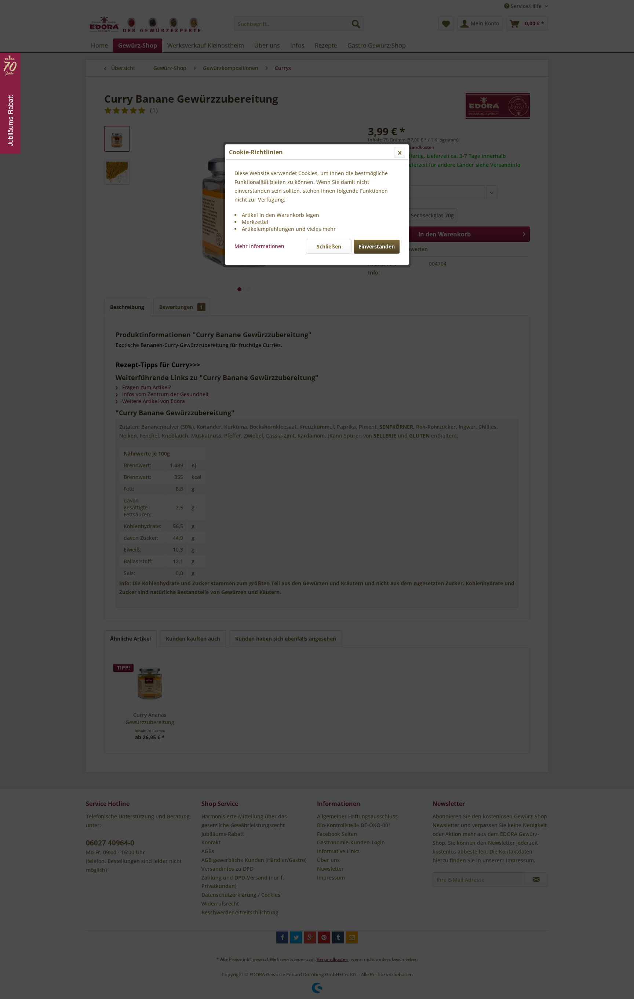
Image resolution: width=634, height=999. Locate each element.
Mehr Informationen (259, 246)
